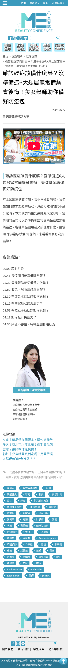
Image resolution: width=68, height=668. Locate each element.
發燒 (43, 544)
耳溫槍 (44, 531)
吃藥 (9, 525)
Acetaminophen (47, 538)
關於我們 (7, 649)
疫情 (48, 488)
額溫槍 (10, 538)
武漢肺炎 (57, 494)
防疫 (38, 563)
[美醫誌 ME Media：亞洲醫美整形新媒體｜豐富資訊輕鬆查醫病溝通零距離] (34, 21)
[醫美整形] (6, 46)
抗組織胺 (12, 531)
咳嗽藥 (26, 513)
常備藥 (10, 556)
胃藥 (25, 519)
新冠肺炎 (12, 494)
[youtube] (15, 37)
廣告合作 (23, 649)
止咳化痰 (35, 506)
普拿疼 (10, 513)
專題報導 (17, 56)
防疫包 (46, 575)
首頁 (5, 56)
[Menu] (5, 3)
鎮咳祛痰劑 (42, 525)
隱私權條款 (56, 649)
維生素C (43, 556)
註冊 (23, 3)
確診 (9, 500)
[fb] (10, 37)
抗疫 (25, 563)
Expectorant (13, 575)
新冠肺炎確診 (41, 500)
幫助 (45, 3)
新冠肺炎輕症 (14, 506)
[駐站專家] (47, 46)
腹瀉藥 (10, 519)
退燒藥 (52, 506)
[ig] (20, 37)
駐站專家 (31, 56)
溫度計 (26, 538)
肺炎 (41, 494)
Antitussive (36, 569)
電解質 (26, 556)
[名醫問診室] (33, 46)
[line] (25, 37)
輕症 (22, 500)
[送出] (57, 37)
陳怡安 (10, 488)
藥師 (38, 550)
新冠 (27, 494)
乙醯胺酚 (12, 544)
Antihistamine (14, 569)
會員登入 (34, 3)
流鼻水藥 (43, 513)
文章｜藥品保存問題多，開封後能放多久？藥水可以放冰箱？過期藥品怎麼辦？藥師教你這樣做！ (28, 444)
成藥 (9, 550)
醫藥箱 (24, 525)
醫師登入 (59, 3)
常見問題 (38, 649)
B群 (58, 556)
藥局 (52, 550)
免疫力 (29, 531)
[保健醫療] (20, 46)
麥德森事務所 (30, 488)
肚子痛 (40, 519)
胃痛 (54, 519)
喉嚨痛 (10, 563)
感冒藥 (24, 550)
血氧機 (29, 544)
